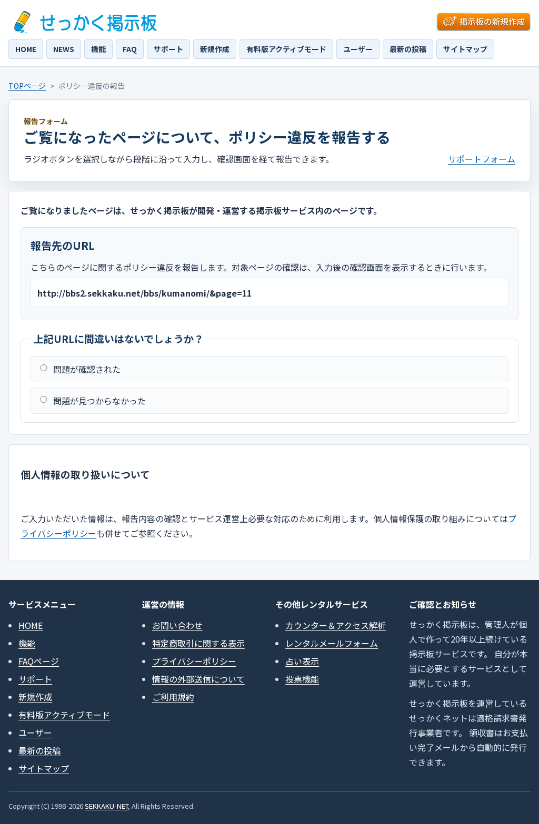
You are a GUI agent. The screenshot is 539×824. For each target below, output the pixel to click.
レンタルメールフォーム (331, 643)
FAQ (130, 49)
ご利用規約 (173, 696)
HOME (25, 49)
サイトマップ (465, 49)
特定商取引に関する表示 (198, 643)
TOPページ (27, 85)
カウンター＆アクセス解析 (335, 625)
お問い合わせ (177, 625)
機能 (98, 49)
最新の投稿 (408, 49)
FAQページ (38, 661)
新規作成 (214, 49)
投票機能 (302, 679)
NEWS (63, 49)
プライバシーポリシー (194, 661)
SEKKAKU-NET (106, 806)
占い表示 (302, 661)
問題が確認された (87, 369)
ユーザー (358, 49)
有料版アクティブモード (286, 49)
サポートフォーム (481, 158)
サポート (168, 49)
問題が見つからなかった (99, 400)
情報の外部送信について (198, 679)
